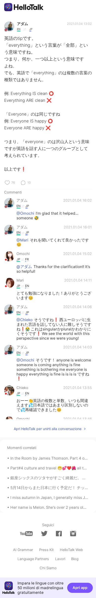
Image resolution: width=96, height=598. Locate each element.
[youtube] (26, 533)
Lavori (60, 559)
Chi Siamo (48, 568)
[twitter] (44, 533)
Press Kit (46, 550)
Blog (75, 559)
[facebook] (59, 534)
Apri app (80, 587)
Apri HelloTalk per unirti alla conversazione (47, 429)
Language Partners (33, 559)
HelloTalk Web (71, 550)
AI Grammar (23, 550)
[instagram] (73, 534)
